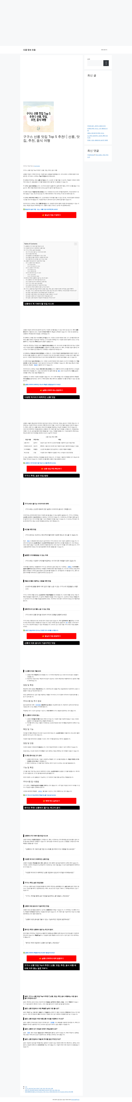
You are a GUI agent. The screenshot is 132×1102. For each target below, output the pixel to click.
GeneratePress (75, 1099)
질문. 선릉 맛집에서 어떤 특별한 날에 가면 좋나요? (41, 292)
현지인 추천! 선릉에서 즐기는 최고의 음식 (36, 278)
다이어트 (38, 705)
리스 (38, 209)
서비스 (40, 791)
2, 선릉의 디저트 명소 (33, 268)
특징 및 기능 (33, 269)
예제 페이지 (104, 49)
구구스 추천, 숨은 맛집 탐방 (32, 250)
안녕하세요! (90, 155)
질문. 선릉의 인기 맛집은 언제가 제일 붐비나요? (40, 296)
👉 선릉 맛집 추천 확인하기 (51, 469)
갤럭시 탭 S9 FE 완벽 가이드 (95, 133)
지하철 (52, 1022)
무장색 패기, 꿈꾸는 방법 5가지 (96, 126)
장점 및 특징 (32, 264)
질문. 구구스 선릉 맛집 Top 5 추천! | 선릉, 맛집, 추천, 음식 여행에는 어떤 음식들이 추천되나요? (52, 290)
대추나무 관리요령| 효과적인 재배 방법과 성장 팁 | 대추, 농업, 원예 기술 (42, 1090)
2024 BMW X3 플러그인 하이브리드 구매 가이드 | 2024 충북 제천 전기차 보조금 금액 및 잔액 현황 (49, 1091)
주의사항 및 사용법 (35, 276)
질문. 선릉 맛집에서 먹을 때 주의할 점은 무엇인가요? (41, 297)
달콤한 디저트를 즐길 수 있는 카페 (37, 255)
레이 (59, 371)
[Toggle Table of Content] (75, 244)
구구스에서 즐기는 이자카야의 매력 (37, 252)
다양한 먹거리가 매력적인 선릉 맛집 (35, 248)
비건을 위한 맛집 (32, 253)
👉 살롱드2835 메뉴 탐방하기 (51, 390)
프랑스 (70, 566)
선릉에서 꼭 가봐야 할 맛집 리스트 (34, 246)
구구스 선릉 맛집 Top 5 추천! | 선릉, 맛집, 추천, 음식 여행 (39, 1088)
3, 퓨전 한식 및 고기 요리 (34, 272)
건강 (28, 541)
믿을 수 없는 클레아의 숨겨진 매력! (97, 140)
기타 (26, 1086)
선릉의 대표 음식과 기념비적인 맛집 (35, 261)
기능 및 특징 (33, 274)
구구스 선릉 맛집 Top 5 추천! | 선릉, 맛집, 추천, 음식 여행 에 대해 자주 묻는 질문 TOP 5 (49, 289)
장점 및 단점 (33, 271)
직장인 (36, 365)
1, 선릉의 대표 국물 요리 (34, 263)
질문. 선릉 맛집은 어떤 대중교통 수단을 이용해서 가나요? (43, 294)
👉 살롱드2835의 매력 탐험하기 (51, 958)
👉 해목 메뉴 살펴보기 (51, 801)
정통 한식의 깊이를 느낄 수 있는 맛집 (37, 259)
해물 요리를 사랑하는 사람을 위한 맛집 (38, 257)
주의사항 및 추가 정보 (35, 266)
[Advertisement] (66, 23)
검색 (88, 59)
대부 (28, 1032)
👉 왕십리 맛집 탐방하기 (51, 636)
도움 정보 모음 (29, 50)
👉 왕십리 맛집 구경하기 (51, 215)
